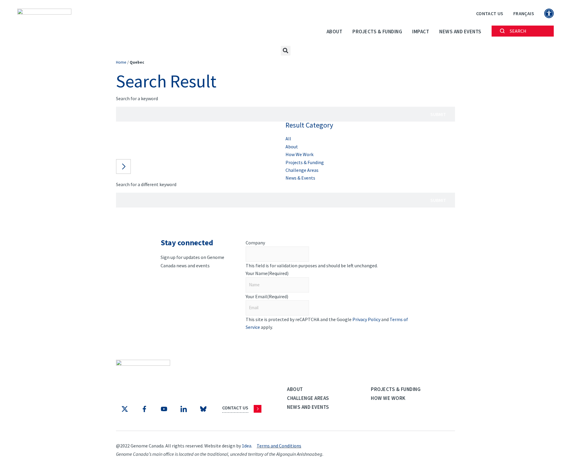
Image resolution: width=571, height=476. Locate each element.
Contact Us (489, 13)
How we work (388, 398)
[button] (286, 51)
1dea (246, 446)
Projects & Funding (377, 31)
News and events (460, 31)
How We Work (299, 154)
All (288, 139)
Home (121, 62)
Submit (438, 114)
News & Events (300, 178)
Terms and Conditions (279, 446)
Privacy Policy (366, 319)
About (335, 31)
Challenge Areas (302, 170)
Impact (420, 31)
